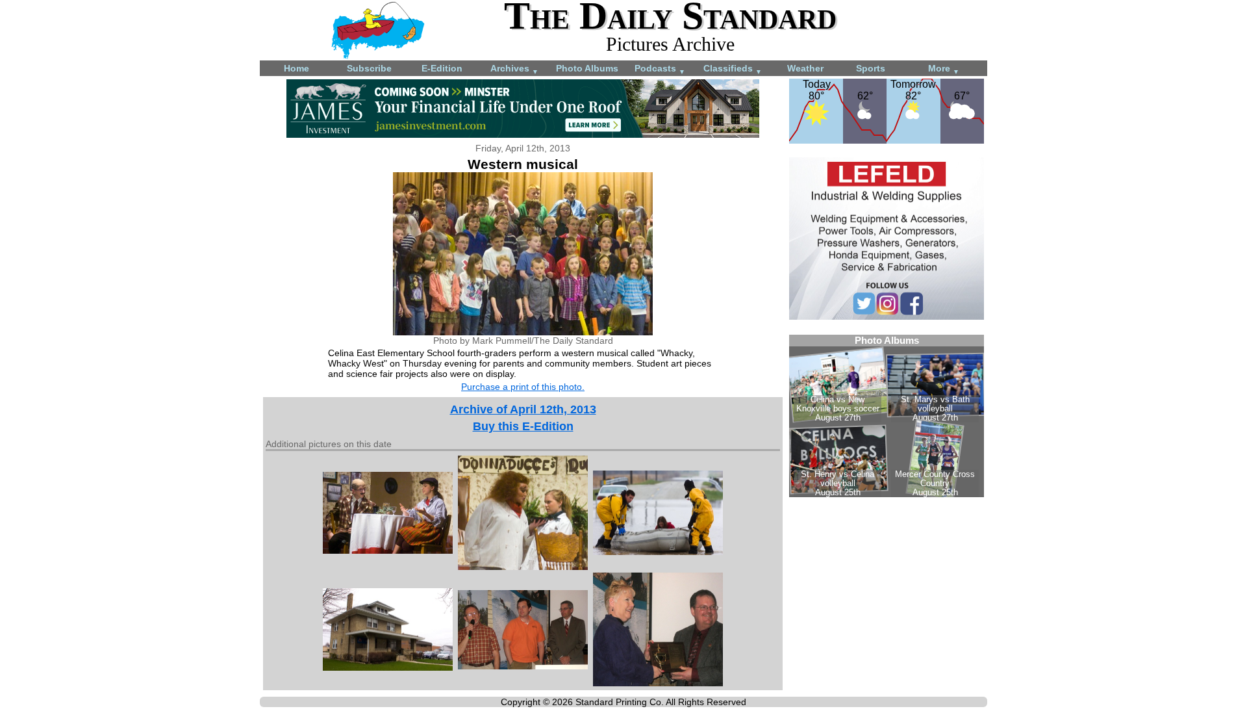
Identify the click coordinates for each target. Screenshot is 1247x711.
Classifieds (732, 69)
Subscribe (369, 68)
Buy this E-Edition (523, 426)
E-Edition (442, 68)
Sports (870, 68)
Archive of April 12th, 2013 (523, 409)
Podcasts (660, 69)
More (943, 69)
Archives (514, 69)
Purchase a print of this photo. (523, 386)
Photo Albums (587, 68)
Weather (805, 68)
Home (296, 68)
